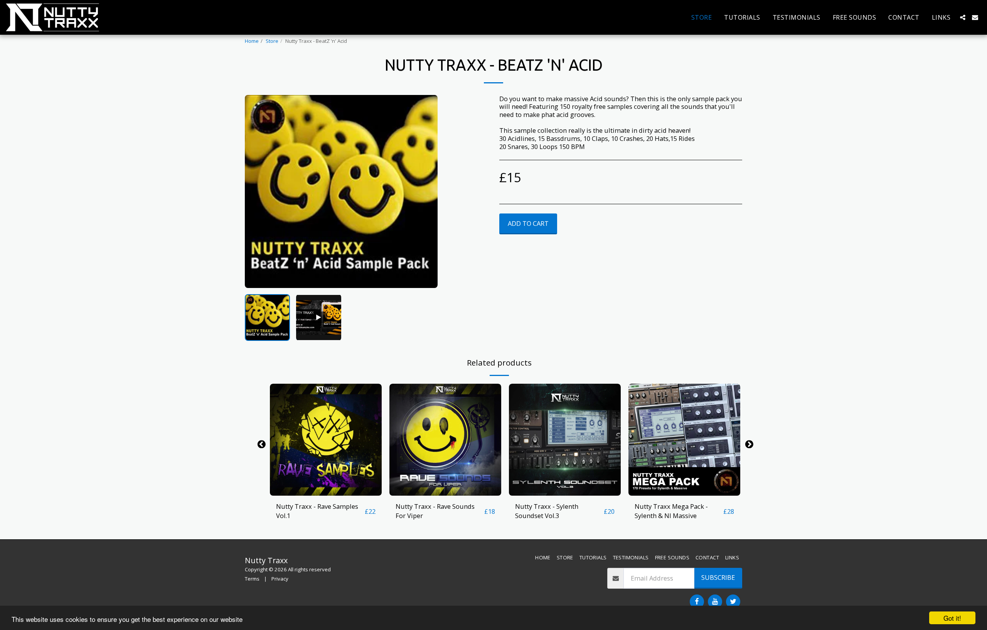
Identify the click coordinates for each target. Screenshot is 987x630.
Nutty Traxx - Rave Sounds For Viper (435, 511)
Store (272, 40)
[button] (962, 17)
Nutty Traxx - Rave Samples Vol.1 (317, 511)
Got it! (952, 618)
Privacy (279, 578)
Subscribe (718, 577)
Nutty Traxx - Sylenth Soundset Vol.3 (546, 511)
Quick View (326, 492)
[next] (425, 191)
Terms (252, 578)
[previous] (257, 191)
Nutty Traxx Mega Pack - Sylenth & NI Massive (671, 511)
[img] (326, 440)
